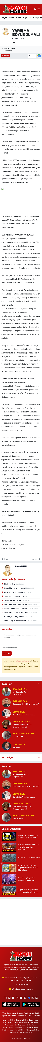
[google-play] (31, 1005)
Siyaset (26, 18)
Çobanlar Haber (21, 1022)
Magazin (28, 1016)
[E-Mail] (14, 42)
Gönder (6, 653)
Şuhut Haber (14, 1032)
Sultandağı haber (26, 1032)
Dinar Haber (9, 1025)
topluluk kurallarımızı (22, 661)
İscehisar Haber (32, 1027)
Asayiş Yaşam (29, 1013)
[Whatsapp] (33, 998)
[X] (9, 998)
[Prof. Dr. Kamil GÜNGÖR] (6, 735)
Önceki (6, 559)
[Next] (29, 998)
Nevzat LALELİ (18, 38)
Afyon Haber (8, 18)
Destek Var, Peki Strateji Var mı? (26, 704)
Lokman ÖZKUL (19, 744)
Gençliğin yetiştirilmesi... (14, 588)
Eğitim (4, 1016)
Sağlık (37, 1013)
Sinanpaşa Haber (32, 1030)
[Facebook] (5, 998)
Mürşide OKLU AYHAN (22, 721)
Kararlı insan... (18, 737)
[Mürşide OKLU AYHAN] (6, 724)
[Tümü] (39, 684)
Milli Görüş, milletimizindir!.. (16, 621)
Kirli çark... (17, 747)
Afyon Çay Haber (9, 1020)
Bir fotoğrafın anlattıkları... (24, 715)
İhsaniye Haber (20, 1027)
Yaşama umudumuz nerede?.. (16, 609)
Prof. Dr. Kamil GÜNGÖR (23, 734)
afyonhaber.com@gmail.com (22, 989)
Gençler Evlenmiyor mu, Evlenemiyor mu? (23, 726)
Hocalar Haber (8, 1027)
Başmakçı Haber (22, 1020)
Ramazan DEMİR (20, 689)
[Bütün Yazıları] (39, 579)
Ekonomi (21, 1016)
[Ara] (35, 9)
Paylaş (6, 55)
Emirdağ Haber (20, 1025)
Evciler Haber (31, 1025)
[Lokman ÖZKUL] (6, 746)
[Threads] (25, 998)
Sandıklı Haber (20, 1030)
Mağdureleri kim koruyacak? (16, 604)
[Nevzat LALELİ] (5, 31)
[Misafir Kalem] (6, 713)
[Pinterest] (13, 998)
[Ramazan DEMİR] (6, 692)
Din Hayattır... (10, 584)
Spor (18, 18)
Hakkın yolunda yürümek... (15, 617)
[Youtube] (21, 998)
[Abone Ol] (39, 56)
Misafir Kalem (19, 712)
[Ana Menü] (39, 9)
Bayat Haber (33, 1020)
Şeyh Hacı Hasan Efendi (14, 596)
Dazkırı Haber (33, 1022)
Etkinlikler (36, 1016)
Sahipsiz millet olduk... (13, 600)
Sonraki (35, 559)
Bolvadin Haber (8, 1022)
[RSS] (37, 998)
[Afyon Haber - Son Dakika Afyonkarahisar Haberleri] (15, 9)
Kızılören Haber (7, 1030)
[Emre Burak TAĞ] (6, 702)
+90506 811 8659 (22, 985)
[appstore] (11, 1005)
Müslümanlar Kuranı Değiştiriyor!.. (21, 693)
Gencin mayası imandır (13, 592)
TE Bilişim (26, 1039)
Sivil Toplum (12, 1016)
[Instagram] (17, 998)
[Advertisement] (21, 922)
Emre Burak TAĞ (20, 701)
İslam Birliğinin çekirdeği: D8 (16, 613)
